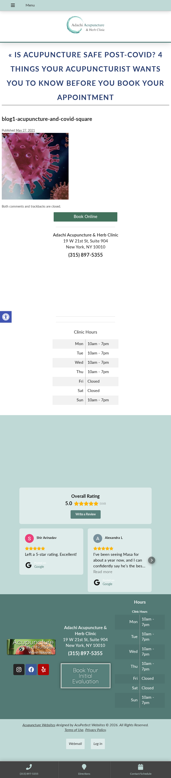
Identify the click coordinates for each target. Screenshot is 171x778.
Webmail (75, 744)
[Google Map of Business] (85, 286)
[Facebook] (31, 669)
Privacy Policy (95, 730)
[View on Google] (29, 538)
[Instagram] (18, 669)
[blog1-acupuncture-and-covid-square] (35, 198)
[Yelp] (43, 669)
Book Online (85, 217)
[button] (6, 317)
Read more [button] (102, 572)
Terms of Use (74, 730)
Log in (98, 744)
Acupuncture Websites (38, 725)
